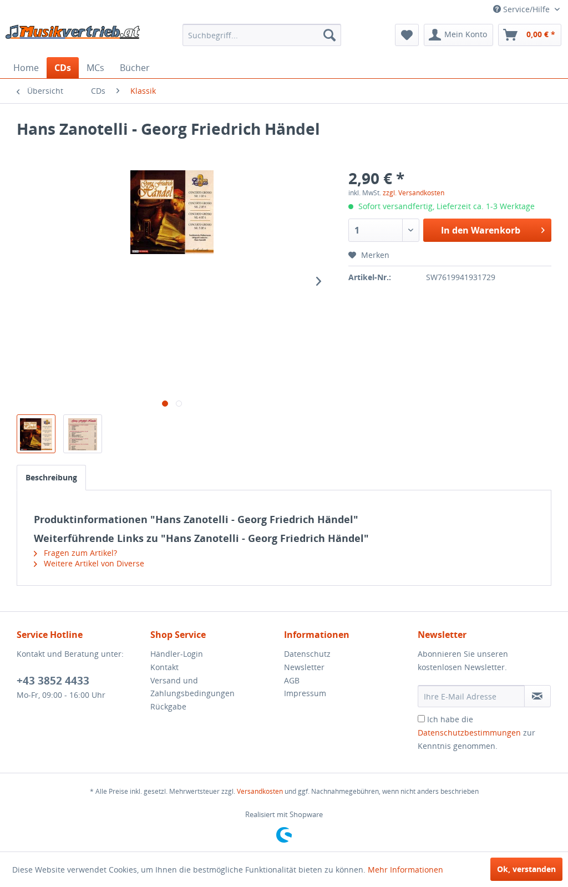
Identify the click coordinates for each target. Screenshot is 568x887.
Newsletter (304, 667)
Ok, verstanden (526, 869)
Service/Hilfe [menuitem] (526, 9)
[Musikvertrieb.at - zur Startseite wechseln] (73, 38)
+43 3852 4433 (53, 680)
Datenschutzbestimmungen (469, 732)
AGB (292, 680)
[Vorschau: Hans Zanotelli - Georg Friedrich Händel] (36, 433)
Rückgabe (168, 706)
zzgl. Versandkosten (413, 192)
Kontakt (164, 667)
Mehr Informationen (405, 869)
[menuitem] (262, 35)
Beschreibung (51, 477)
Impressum (305, 693)
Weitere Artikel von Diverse (93, 563)
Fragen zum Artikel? (79, 553)
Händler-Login (176, 653)
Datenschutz (307, 653)
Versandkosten (260, 791)
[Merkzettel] (407, 35)
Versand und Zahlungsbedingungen (192, 687)
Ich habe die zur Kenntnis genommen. (476, 732)
